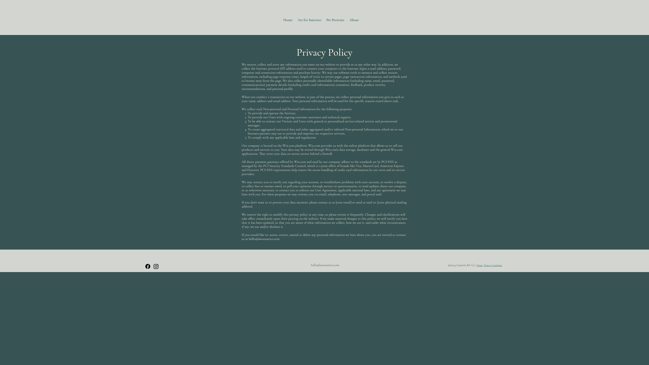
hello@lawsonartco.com (264, 239)
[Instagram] (156, 266)
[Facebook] (148, 266)
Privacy (479, 265)
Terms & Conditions (493, 265)
